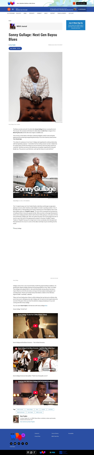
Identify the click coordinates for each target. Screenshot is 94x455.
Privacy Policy (37, 436)
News (25, 13)
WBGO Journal (22, 26)
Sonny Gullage (30, 409)
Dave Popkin (12, 45)
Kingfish (43, 409)
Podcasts (31, 13)
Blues (37, 409)
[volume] (13, 9)
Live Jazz (71, 13)
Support (52, 13)
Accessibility (70, 433)
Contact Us (37, 433)
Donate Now (82, 3)
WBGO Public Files (55, 436)
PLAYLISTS (18, 13)
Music (10, 20)
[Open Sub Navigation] (21, 13)
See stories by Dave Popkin (27, 421)
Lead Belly (50, 409)
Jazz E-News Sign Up (76, 23)
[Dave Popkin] (16, 419)
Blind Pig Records (20, 412)
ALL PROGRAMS (11, 13)
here (46, 305)
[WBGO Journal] (12, 26)
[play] (9, 9)
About (46, 13)
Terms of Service (55, 433)
